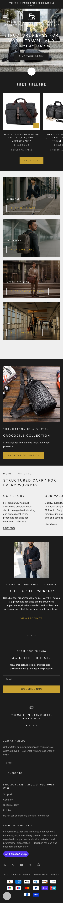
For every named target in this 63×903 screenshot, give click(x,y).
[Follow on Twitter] (4, 865)
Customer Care (11, 805)
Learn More (9, 527)
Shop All (7, 794)
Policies (7, 810)
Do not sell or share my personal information (26, 815)
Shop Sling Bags (23, 208)
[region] (31, 713)
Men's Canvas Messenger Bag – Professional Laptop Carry (21, 137)
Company (8, 799)
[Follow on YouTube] (21, 865)
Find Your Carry (31, 56)
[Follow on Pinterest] (13, 865)
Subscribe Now (31, 689)
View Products (31, 618)
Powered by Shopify (46, 874)
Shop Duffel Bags (24, 332)
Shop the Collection (23, 455)
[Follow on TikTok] (30, 865)
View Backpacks (22, 249)
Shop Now (31, 160)
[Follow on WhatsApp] (38, 865)
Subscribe (15, 773)
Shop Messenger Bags (27, 291)
